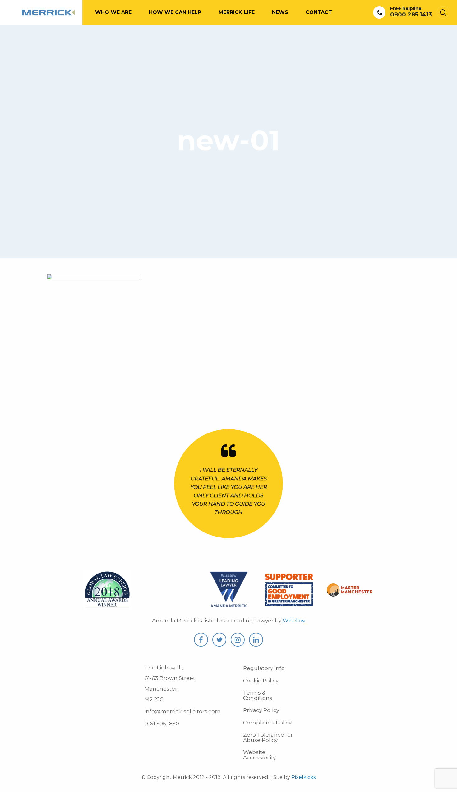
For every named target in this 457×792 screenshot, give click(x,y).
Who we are (113, 12)
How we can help (175, 12)
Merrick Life (237, 12)
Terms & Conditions (257, 695)
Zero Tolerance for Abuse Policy (268, 737)
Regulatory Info (264, 668)
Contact (319, 12)
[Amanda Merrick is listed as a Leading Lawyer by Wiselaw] (229, 606)
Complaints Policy (267, 722)
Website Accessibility (259, 755)
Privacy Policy (261, 710)
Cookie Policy (261, 680)
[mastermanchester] (350, 593)
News (280, 12)
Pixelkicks (303, 777)
